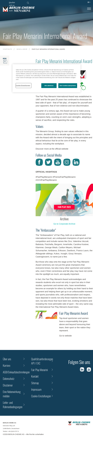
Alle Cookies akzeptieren (68, 85)
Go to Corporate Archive (64, 224)
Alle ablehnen (48, 85)
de (88, 2)
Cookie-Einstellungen (23, 85)
